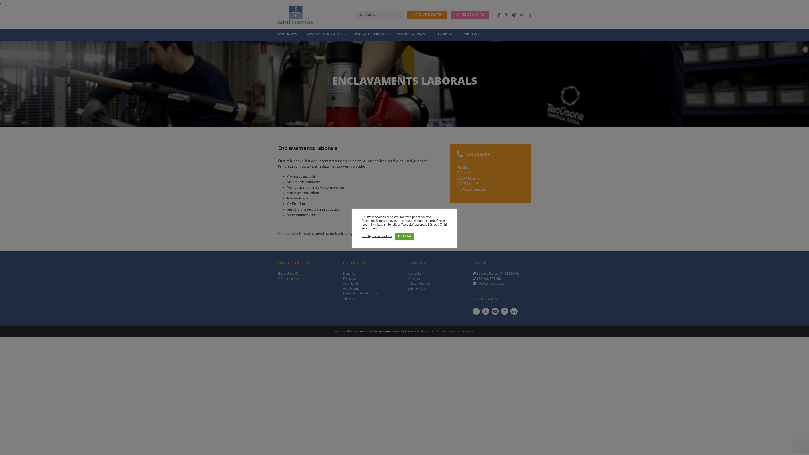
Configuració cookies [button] (377, 236)
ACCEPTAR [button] (405, 236)
